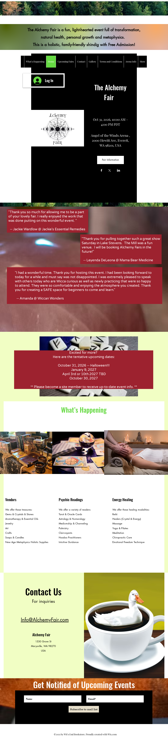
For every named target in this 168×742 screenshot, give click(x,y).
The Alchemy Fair (111, 92)
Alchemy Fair (41, 634)
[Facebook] (80, 729)
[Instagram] (85, 729)
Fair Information (110, 159)
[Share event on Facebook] (101, 170)
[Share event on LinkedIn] (118, 170)
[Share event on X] (109, 170)
